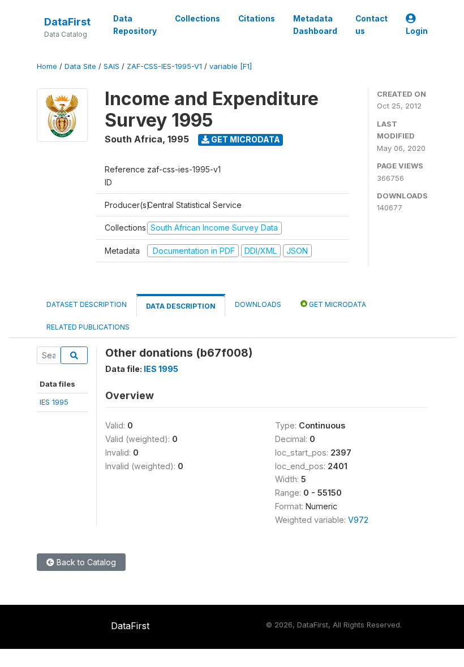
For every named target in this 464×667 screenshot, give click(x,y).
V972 (358, 520)
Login (417, 31)
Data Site (80, 66)
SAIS (111, 66)
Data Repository (135, 25)
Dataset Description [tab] (86, 304)
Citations (256, 18)
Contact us (371, 25)
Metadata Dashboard (315, 25)
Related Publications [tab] (88, 327)
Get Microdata (244, 139)
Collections (197, 18)
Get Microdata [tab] (336, 304)
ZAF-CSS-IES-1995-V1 (164, 66)
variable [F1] (230, 66)
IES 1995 (54, 401)
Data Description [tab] (181, 306)
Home (47, 66)
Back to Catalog (85, 562)
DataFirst (67, 22)
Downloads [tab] (258, 304)
